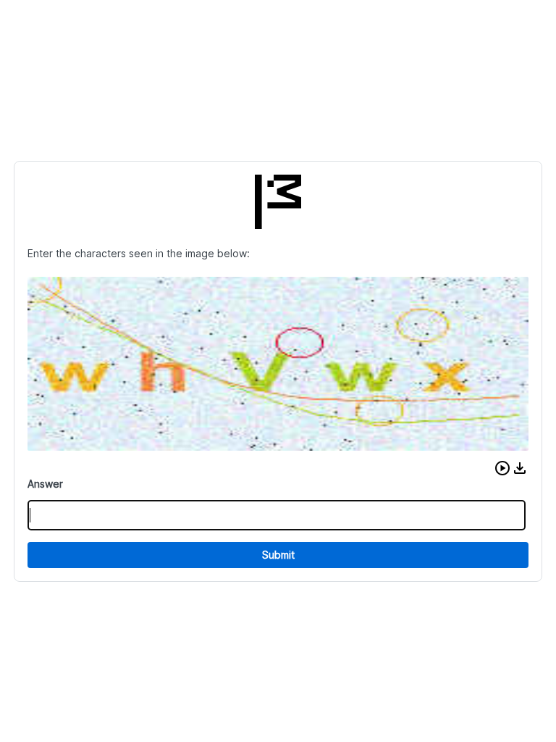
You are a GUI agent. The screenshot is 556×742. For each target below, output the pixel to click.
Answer (45, 484)
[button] (502, 468)
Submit (278, 555)
